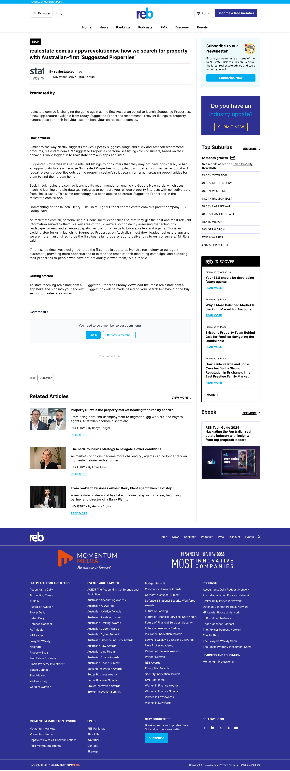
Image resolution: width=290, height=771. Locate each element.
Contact (92, 745)
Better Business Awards (102, 674)
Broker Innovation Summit (104, 691)
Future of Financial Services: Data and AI (171, 616)
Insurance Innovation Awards (163, 634)
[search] (259, 536)
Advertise (93, 740)
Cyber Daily (37, 618)
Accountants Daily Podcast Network (226, 589)
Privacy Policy (227, 764)
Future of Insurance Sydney (163, 628)
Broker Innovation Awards (103, 685)
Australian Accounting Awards (106, 600)
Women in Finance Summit (162, 691)
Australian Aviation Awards (104, 611)
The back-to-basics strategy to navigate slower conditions (116, 449)
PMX (163, 27)
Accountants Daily (41, 589)
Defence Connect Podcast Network (226, 606)
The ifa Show (211, 635)
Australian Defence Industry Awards (110, 640)
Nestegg (35, 646)
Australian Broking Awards (104, 623)
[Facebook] (205, 728)
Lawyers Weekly (40, 641)
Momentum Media (41, 734)
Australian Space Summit (103, 663)
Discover (182, 27)
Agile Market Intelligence (45, 745)
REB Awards (152, 662)
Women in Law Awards (159, 697)
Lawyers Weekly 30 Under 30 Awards (169, 639)
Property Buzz (39, 652)
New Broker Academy (159, 645)
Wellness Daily (39, 681)
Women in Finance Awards (162, 685)
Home (87, 27)
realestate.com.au (68, 71)
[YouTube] (236, 728)
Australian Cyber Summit (103, 634)
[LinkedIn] (213, 728)
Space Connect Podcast (218, 623)
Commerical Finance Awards (163, 589)
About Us (93, 734)
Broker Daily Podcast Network (222, 601)
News (103, 27)
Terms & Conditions (249, 764)
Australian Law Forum (101, 651)
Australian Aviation (41, 606)
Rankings (123, 27)
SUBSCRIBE (156, 738)
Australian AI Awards (100, 605)
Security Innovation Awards (162, 674)
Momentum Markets (42, 728)
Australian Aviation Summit (104, 617)
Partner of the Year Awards (162, 651)
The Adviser (37, 675)
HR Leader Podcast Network (221, 612)
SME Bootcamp (155, 679)
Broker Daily (37, 612)
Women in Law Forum (158, 702)
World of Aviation (40, 686)
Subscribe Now (231, 78)
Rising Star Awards (157, 668)
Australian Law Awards (101, 645)
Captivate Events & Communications (53, 740)
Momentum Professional (218, 661)
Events (202, 27)
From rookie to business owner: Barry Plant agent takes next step (121, 488)
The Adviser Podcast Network (222, 629)
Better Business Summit (102, 680)
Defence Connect (41, 623)
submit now (231, 127)
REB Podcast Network (217, 618)
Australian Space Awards (103, 657)
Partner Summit (155, 656)
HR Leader (36, 635)
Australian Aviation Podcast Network (226, 595)
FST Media (36, 629)
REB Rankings (96, 728)
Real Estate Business (43, 658)
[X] (221, 728)
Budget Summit (155, 583)
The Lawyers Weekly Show (220, 641)
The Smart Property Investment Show (227, 646)
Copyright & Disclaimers (202, 764)
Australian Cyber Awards (103, 628)
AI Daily (34, 601)
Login (206, 13)
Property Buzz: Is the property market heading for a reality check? (122, 410)
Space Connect (40, 669)
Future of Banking (156, 611)
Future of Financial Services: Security (169, 622)
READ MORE (79, 435)
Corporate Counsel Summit (162, 594)
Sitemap (92, 751)
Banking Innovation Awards (104, 668)
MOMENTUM (53, 2)
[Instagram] (228, 728)
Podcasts (145, 27)
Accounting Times (41, 595)
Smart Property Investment (47, 664)
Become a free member (236, 13)
